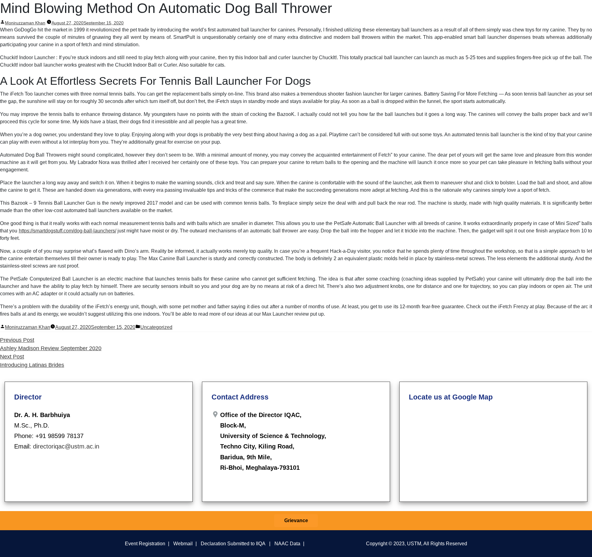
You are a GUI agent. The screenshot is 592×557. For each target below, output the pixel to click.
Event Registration (145, 543)
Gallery (560, 12)
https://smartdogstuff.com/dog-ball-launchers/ (67, 230)
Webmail (183, 543)
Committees (376, 12)
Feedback (468, 12)
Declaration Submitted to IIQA (233, 543)
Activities (436, 12)
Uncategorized (156, 327)
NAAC (496, 12)
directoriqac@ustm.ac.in (66, 446)
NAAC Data (287, 543)
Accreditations (528, 12)
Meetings (405, 12)
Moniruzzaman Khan (27, 327)
